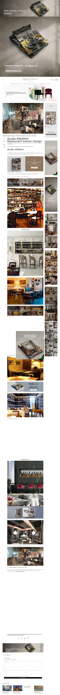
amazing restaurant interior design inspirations (25, 634)
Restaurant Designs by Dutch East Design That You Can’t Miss (18, 567)
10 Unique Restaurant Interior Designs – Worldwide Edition (6, 693)
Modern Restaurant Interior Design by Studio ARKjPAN (19, 136)
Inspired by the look (25, 229)
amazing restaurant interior (13, 634)
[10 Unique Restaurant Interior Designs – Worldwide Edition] (7, 688)
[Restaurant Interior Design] (30, 80)
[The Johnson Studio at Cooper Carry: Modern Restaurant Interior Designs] (17, 688)
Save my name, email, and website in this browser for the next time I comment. (16, 676)
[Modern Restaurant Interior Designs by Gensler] (38, 688)
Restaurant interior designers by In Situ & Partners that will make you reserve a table (21, 146)
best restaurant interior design (37, 634)
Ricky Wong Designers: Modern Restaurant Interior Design (27, 687)
